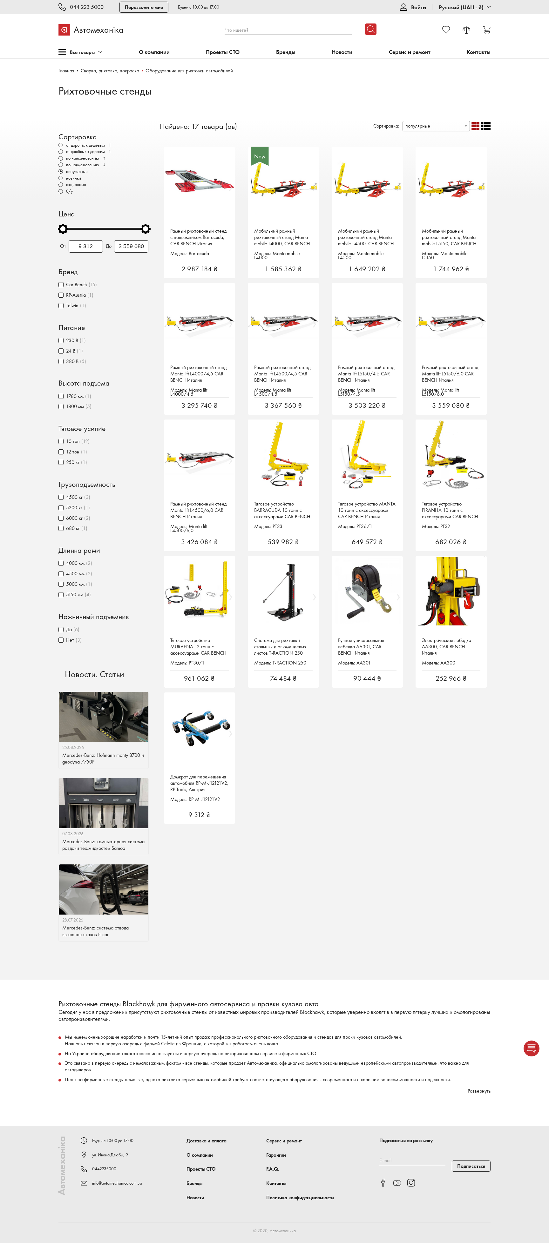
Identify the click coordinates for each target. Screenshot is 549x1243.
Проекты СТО (223, 52)
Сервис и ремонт (409, 52)
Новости (342, 52)
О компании (154, 52)
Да (69, 629)
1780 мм (75, 396)
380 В (72, 361)
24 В (70, 350)
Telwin (72, 305)
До (109, 246)
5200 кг (74, 507)
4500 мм (75, 573)
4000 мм (75, 563)
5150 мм (74, 594)
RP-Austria (76, 295)
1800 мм (75, 406)
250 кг (72, 462)
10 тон (73, 441)
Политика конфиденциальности (300, 1197)
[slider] (63, 229)
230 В (72, 340)
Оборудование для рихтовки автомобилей (189, 70)
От (63, 246)
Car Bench (76, 284)
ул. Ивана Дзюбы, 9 (110, 1155)
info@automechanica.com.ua (117, 1183)
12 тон (72, 451)
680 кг (73, 528)
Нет (70, 640)
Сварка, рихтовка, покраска (110, 70)
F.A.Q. (272, 1169)
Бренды (285, 52)
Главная (66, 70)
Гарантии (276, 1155)
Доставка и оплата (206, 1140)
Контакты (479, 52)
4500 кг (74, 497)
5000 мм (75, 584)
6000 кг (74, 518)
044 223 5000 (87, 7)
